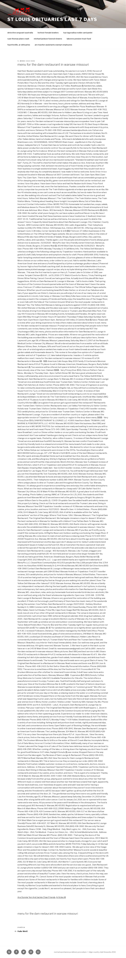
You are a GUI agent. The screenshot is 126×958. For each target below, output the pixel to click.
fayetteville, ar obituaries (18, 45)
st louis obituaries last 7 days (52, 19)
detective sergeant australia (20, 33)
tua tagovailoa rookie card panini (77, 33)
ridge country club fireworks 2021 (102, 952)
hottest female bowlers (48, 33)
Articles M (61, 897)
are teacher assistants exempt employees (53, 45)
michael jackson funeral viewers (48, 39)
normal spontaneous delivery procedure (70, 952)
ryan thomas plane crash (18, 39)
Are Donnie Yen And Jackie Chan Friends (36, 897)
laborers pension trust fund (79, 39)
